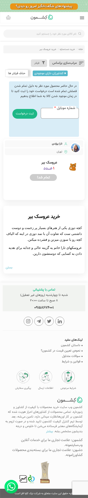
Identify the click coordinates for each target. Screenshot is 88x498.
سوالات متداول (71, 356)
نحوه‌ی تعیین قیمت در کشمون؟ (60, 351)
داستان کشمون (70, 345)
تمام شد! (43, 177)
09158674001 (44, 308)
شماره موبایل (66, 108)
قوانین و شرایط (71, 361)
